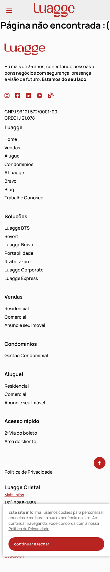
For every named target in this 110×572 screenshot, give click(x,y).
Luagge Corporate (24, 270)
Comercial (15, 317)
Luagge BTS (17, 228)
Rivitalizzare (17, 261)
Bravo (11, 181)
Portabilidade (19, 253)
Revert (11, 236)
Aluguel (13, 156)
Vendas (12, 147)
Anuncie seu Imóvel (25, 325)
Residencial (17, 308)
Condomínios (19, 164)
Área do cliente (20, 441)
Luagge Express (21, 278)
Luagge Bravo (19, 244)
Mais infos (14, 494)
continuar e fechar (31, 544)
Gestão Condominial (26, 355)
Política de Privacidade (28, 472)
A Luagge (14, 172)
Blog (9, 189)
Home (11, 139)
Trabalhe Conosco (24, 198)
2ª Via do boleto (21, 433)
